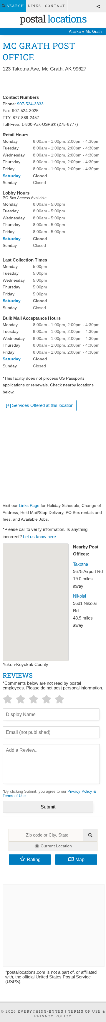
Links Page (29, 505)
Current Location (55, 846)
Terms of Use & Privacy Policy (69, 1013)
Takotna (80, 564)
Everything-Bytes (41, 1011)
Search (14, 6)
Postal (53, 18)
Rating (34, 859)
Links (34, 6)
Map (80, 859)
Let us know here (39, 536)
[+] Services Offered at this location (39, 405)
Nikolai (79, 596)
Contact (55, 6)
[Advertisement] (53, 83)
